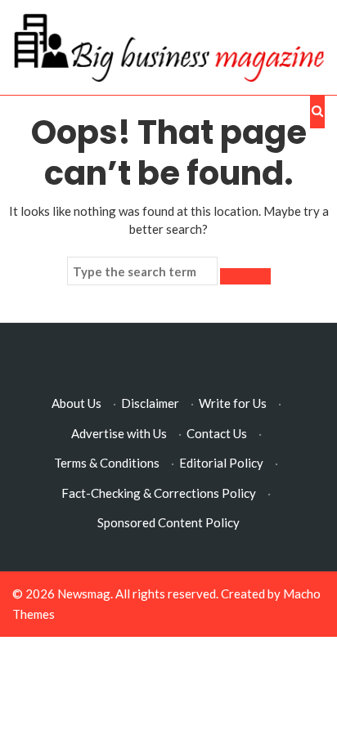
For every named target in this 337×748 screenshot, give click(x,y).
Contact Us (216, 433)
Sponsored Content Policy (168, 522)
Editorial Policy (221, 462)
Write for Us (233, 403)
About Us (76, 403)
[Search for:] (142, 271)
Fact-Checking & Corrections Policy (158, 493)
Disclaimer (150, 403)
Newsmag (83, 593)
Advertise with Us (119, 433)
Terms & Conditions (107, 462)
